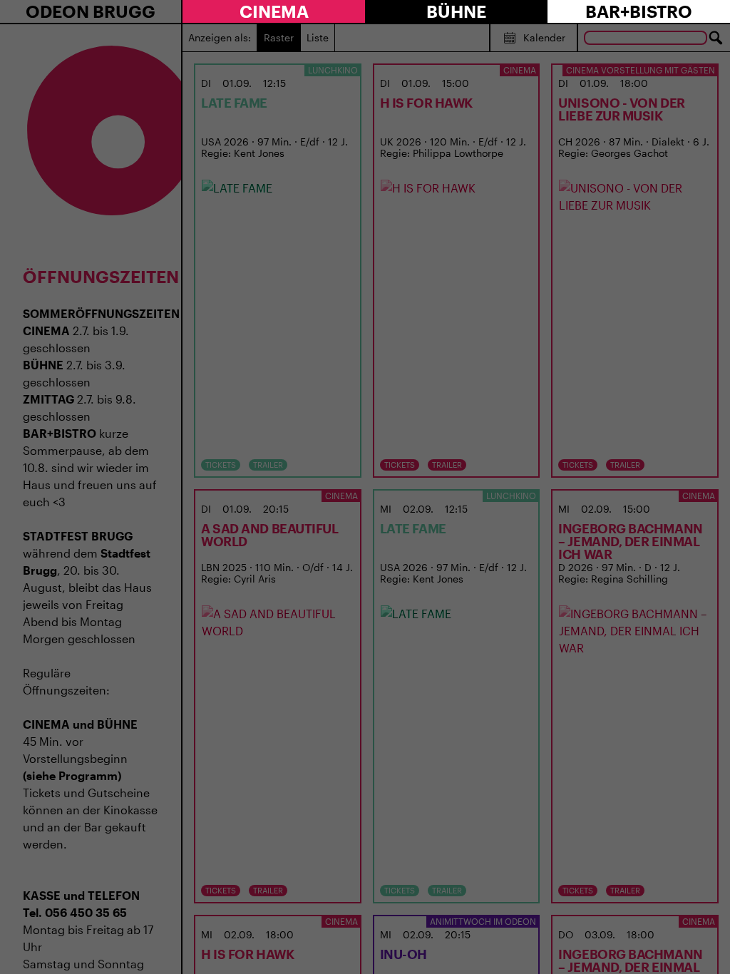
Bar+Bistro (638, 11)
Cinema (274, 11)
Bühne (456, 11)
